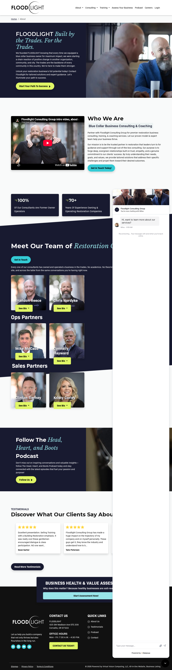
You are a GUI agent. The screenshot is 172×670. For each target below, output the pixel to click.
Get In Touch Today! (101, 168)
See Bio (23, 308)
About (78, 7)
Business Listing (153, 666)
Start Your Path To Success (33, 86)
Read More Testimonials (27, 566)
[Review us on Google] (29, 647)
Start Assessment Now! (86, 595)
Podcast (139, 7)
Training (104, 7)
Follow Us (24, 479)
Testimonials (97, 626)
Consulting (90, 7)
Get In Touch (20, 259)
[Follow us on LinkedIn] (18, 647)
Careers (149, 7)
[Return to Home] (28, 7)
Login (157, 7)
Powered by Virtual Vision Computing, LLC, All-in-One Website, (119, 666)
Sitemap (14, 666)
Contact (94, 637)
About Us (95, 621)
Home (14, 19)
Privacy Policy (27, 666)
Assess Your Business (122, 7)
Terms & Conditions (45, 666)
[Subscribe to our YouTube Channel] (24, 647)
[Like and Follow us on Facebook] (13, 647)
